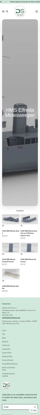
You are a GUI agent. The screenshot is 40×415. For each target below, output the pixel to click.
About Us (5, 341)
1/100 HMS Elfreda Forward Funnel (8, 260)
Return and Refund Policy (8, 368)
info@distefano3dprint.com (11, 317)
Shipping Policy (7, 356)
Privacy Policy (6, 352)
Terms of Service (7, 360)
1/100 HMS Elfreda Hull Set (10, 287)
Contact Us (6, 345)
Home (4, 330)
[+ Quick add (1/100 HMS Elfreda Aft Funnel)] (21, 254)
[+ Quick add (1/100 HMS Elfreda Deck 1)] (3, 225)
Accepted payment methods (8, 375)
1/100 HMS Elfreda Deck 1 (10, 232)
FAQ (3, 334)
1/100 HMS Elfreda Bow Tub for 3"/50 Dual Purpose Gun (28, 233)
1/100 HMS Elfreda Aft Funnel (28, 260)
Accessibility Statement (10, 363)
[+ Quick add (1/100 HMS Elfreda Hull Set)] (3, 280)
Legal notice (6, 349)
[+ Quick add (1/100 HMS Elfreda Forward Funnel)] (3, 254)
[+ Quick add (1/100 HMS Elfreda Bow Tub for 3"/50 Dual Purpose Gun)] (21, 225)
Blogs (4, 338)
